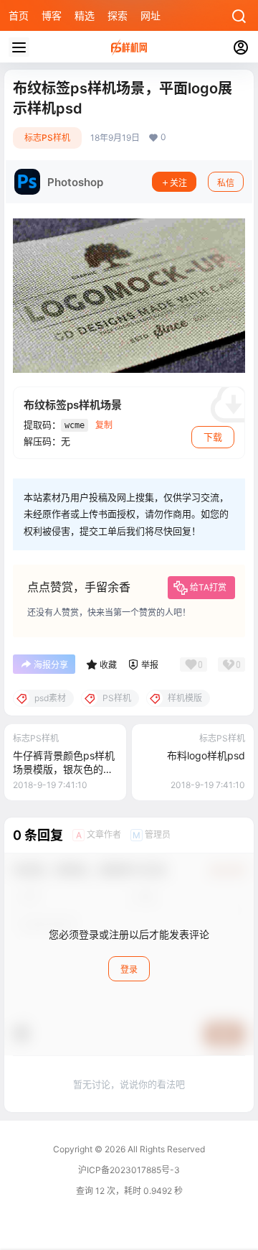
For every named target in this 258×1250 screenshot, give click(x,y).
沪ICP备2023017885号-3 (129, 1170)
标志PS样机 (47, 137)
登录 (129, 969)
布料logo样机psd (206, 755)
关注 (178, 182)
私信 (225, 182)
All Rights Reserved (165, 1149)
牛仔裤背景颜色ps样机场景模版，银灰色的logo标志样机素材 (64, 769)
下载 (213, 437)
